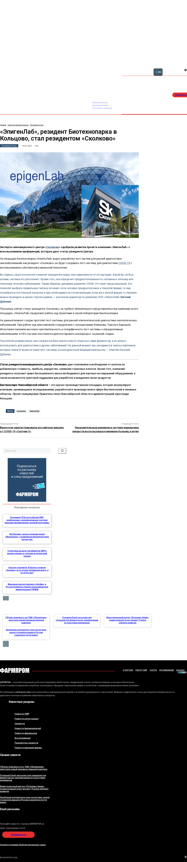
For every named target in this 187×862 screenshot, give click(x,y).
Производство (37, 125)
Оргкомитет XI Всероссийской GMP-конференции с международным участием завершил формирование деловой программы (27, 520)
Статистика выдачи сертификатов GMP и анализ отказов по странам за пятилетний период (27, 553)
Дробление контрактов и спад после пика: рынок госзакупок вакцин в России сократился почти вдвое (26, 632)
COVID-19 (124, 263)
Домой (3, 125)
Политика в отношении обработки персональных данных (23, 845)
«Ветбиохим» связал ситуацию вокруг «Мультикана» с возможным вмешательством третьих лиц (27, 537)
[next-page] (7, 598)
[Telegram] (172, 857)
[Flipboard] (182, 67)
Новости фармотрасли (18, 125)
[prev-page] (4, 598)
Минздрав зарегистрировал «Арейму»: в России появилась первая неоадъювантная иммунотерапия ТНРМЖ (27, 587)
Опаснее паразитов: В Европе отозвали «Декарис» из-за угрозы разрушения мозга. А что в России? (27, 570)
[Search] (62, 451)
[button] (171, 68)
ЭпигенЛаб (34, 411)
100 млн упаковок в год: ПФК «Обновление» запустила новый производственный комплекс (26, 620)
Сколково (52, 247)
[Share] (165, 857)
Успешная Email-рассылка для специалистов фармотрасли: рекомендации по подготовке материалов (77, 620)
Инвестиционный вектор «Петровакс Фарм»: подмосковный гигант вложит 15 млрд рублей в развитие (127, 620)
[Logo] (14, 670)
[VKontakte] (182, 70)
